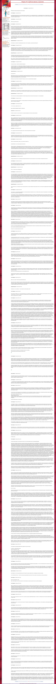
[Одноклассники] (5, 7)
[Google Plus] (8, 7)
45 (37, 4)
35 (24, 4)
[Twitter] (4, 7)
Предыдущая (16, 4)
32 (20, 4)
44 (36, 4)
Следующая (41, 4)
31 (19, 4)
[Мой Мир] (6, 7)
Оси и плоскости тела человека (6, 17)
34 (23, 4)
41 (32, 4)
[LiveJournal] (7, 7)
